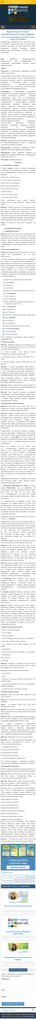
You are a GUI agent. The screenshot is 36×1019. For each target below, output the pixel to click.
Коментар (6, 979)
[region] (18, 851)
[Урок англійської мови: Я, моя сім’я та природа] (18, 948)
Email (4, 996)
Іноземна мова (19, 877)
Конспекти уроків (8, 880)
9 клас (11, 877)
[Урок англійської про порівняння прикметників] (18, 923)
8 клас (5, 877)
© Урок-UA (8, 1010)
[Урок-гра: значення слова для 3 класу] (18, 897)
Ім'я (3, 990)
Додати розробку (19, 19)
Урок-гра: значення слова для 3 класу (18, 906)
